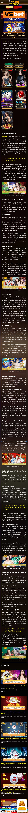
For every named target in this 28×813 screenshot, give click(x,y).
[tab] (9, 64)
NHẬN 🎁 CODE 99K (21, 808)
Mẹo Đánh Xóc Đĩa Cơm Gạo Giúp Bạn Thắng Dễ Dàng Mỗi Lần (13, 738)
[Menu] (2, 2)
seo (13, 688)
